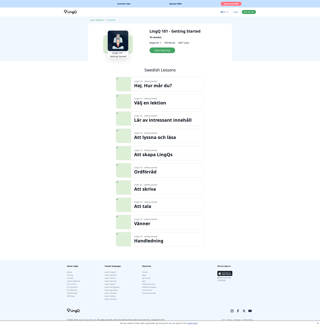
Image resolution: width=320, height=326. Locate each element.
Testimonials (72, 293)
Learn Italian (110, 284)
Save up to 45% (231, 3)
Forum (145, 272)
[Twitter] (244, 311)
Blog (144, 275)
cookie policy (192, 323)
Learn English (110, 272)
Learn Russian (110, 299)
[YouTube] (250, 311)
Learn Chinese (111, 293)
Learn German (111, 281)
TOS (223, 320)
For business (72, 287)
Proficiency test (148, 284)
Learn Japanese (111, 290)
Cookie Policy (247, 320)
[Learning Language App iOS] (224, 273)
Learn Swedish (97, 20)
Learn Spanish (111, 275)
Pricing (70, 275)
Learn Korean (110, 296)
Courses (111, 20)
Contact (70, 278)
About (69, 272)
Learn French (110, 278)
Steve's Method (73, 281)
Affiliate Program (149, 287)
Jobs (144, 281)
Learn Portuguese (112, 287)
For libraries (72, 290)
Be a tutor (146, 278)
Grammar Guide (149, 293)
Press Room (147, 290)
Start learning (162, 50)
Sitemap (237, 320)
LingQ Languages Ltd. (87, 320)
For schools (71, 284)
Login (235, 12)
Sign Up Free (249, 12)
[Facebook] (238, 311)
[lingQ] (70, 12)
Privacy (229, 320)
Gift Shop (71, 296)
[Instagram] (232, 311)
